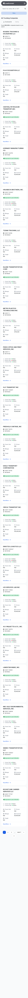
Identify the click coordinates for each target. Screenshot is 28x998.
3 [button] (11, 832)
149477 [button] (19, 832)
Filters (14, 13)
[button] (23, 832)
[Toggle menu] (24, 3)
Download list (8, 21)
